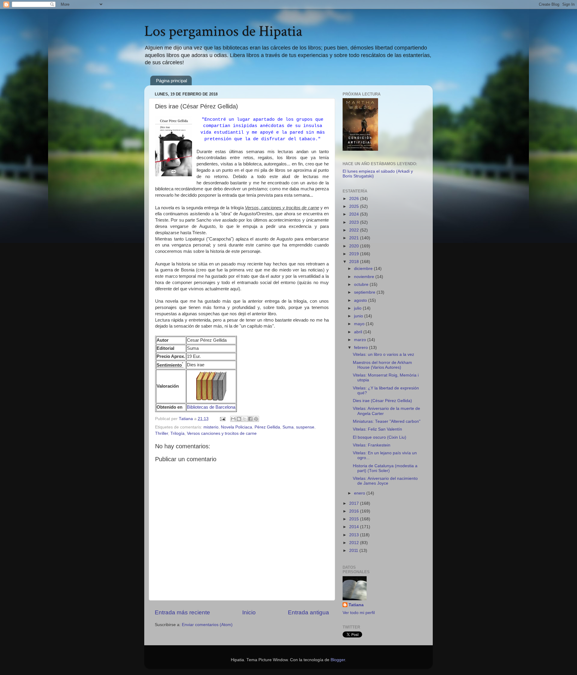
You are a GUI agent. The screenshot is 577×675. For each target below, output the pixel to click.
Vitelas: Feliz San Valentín (377, 429)
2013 (354, 535)
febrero (361, 347)
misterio (210, 427)
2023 (354, 222)
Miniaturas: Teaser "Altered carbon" (386, 421)
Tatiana (356, 605)
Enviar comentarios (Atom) (207, 624)
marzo (360, 340)
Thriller (161, 433)
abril (358, 332)
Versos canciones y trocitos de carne (222, 433)
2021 (354, 238)
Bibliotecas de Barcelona (211, 407)
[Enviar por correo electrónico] (233, 419)
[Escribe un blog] (239, 419)
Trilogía (177, 433)
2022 (354, 230)
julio (358, 308)
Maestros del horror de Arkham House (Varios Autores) (382, 365)
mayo (360, 324)
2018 (354, 261)
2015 (354, 519)
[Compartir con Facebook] (250, 419)
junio (359, 316)
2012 (354, 542)
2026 (354, 198)
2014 (354, 527)
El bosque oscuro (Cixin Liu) (379, 437)
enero (360, 493)
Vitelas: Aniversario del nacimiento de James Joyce (385, 481)
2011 (354, 550)
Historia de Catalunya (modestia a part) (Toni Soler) (385, 468)
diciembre (364, 268)
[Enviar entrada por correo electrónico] (222, 418)
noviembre (364, 276)
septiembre (365, 292)
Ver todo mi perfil (359, 612)
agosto (361, 300)
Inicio (249, 612)
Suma (288, 427)
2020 (354, 246)
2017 (354, 503)
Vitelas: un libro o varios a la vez (383, 354)
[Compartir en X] (245, 419)
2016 (354, 511)
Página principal (171, 80)
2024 (354, 214)
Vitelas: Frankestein (371, 445)
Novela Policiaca (236, 427)
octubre (362, 284)
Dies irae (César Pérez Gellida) (382, 400)
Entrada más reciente (182, 612)
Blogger (338, 660)
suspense (305, 427)
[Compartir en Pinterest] (256, 419)
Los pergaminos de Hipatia (223, 31)
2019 (354, 254)
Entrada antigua (308, 612)
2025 (354, 206)
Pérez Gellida (267, 427)
